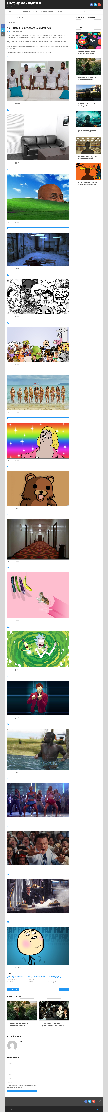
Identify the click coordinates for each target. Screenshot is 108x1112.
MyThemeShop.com (95, 1109)
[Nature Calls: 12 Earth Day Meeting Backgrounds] (22, 1010)
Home (8, 17)
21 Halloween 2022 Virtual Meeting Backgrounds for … (87, 183)
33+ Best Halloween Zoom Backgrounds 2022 (87, 131)
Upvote (8, 103)
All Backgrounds (24, 11)
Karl (10, 31)
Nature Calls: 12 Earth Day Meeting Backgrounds (19, 1024)
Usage (36, 11)
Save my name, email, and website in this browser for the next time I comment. (21, 1086)
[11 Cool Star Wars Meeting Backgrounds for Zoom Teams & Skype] (54, 1010)
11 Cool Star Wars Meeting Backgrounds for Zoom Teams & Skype (53, 1025)
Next (63, 989)
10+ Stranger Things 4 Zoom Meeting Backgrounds (87, 157)
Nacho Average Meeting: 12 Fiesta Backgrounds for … (87, 52)
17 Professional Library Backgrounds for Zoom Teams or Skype (56, 978)
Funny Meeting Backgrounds (24, 3)
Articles (11, 11)
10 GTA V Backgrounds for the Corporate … (87, 105)
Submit (60, 11)
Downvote (12, 103)
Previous (14, 989)
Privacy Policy (48, 11)
